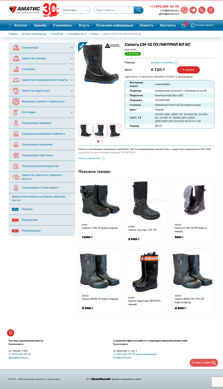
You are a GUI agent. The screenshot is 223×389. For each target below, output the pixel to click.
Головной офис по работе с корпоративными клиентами (150, 342)
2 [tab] (102, 141)
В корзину (188, 69)
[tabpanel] (85, 130)
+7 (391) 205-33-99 (164, 6)
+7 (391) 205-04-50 (20, 354)
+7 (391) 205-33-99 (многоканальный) (135, 354)
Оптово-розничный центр (26, 342)
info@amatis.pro (170, 10)
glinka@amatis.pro (169, 13)
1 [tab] (98, 141)
